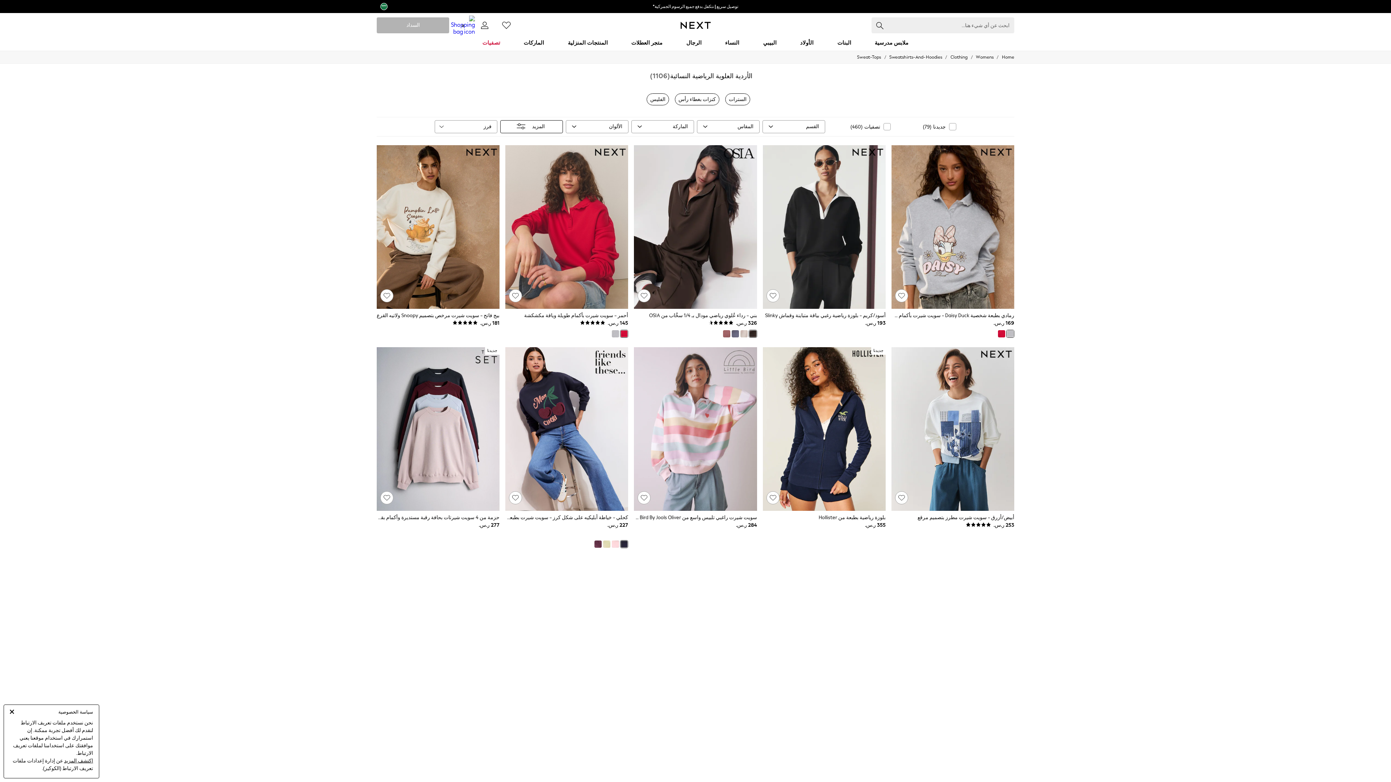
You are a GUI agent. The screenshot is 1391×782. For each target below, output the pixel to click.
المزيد (538, 126)
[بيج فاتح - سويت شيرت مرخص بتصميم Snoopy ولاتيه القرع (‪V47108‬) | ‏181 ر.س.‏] (438, 227)
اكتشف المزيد (78, 761)
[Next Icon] (696, 25)
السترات (738, 99)
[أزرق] (735, 333)
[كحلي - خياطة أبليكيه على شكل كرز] (624, 544)
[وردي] (726, 333)
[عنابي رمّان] (598, 544)
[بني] (752, 333)
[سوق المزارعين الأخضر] (606, 544)
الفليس (657, 99)
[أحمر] (1001, 333)
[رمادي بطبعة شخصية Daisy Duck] (1010, 333)
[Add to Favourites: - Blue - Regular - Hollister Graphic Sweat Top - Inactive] (773, 498)
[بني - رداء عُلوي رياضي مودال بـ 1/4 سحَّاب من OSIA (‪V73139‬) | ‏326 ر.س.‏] (695, 227)
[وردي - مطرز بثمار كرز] (615, 544)
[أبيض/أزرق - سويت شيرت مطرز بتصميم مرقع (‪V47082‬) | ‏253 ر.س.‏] (952, 429)
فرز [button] (488, 126)
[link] (485, 25)
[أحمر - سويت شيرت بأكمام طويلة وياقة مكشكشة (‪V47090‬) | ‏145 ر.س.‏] (566, 227)
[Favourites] (506, 25)
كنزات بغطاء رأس (697, 99)
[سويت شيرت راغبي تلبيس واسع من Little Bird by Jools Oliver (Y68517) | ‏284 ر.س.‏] (695, 429)
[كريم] (744, 333)
